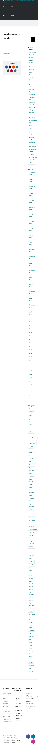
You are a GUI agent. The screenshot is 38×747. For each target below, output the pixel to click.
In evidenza (31, 410)
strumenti (31, 665)
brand (30, 449)
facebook (31, 526)
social (30, 642)
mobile (31, 611)
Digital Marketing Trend (31, 506)
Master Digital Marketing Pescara (31, 604)
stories (31, 662)
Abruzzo (31, 435)
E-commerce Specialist (32, 520)
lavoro (30, 558)
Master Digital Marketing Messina (31, 593)
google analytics (31, 542)
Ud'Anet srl (13, 742)
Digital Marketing (31, 475)
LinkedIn (31, 561)
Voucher (31, 671)
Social (30, 424)
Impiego (31, 546)
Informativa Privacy (14, 740)
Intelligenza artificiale (32, 554)
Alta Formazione (32, 442)
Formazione (32, 532)
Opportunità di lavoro (32, 615)
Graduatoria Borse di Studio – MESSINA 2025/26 (32, 57)
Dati (30, 461)
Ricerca (31, 420)
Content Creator (31, 457)
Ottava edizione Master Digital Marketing (31, 625)
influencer (31, 549)
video (30, 668)
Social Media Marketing (31, 656)
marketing (31, 564)
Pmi (30, 633)
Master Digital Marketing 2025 (31, 571)
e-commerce (32, 513)
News (30, 415)
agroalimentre (33, 438)
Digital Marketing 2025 (31, 482)
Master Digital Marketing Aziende (31, 582)
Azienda (31, 446)
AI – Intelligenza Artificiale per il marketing (32, 137)
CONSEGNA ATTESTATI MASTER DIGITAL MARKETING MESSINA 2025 (33, 154)
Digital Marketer (31, 469)
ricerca (31, 636)
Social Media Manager (31, 648)
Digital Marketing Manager (31, 490)
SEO (30, 639)
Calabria (31, 453)
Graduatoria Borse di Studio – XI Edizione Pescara (18, 716)
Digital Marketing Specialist (31, 498)
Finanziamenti (33, 529)
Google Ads (31, 537)
